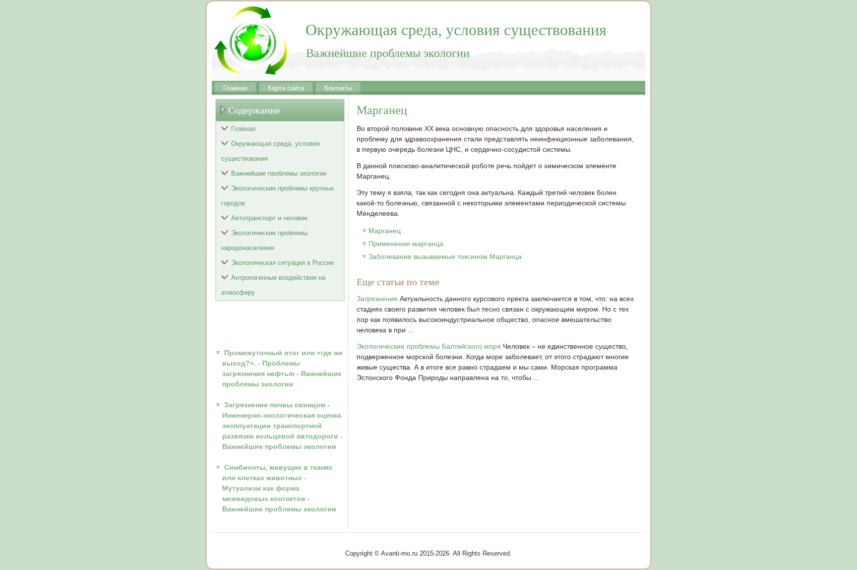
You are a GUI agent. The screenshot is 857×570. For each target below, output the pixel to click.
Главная (235, 88)
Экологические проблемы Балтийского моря (429, 346)
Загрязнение (377, 299)
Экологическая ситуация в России (282, 262)
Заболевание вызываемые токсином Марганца (445, 256)
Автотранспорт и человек (269, 218)
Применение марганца (405, 244)
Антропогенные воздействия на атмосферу (273, 285)
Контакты (338, 88)
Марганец (384, 231)
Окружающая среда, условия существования (270, 151)
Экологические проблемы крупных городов (277, 196)
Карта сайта (286, 88)
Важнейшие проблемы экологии (278, 173)
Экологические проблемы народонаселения (264, 240)
